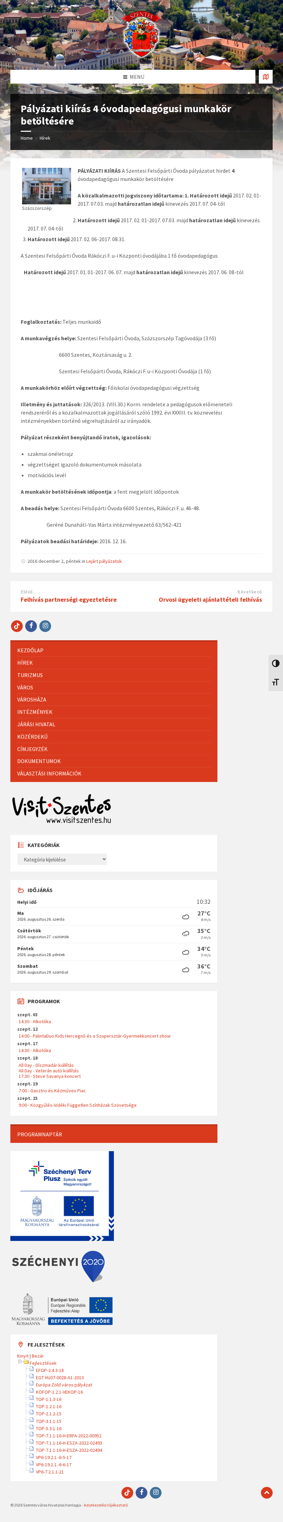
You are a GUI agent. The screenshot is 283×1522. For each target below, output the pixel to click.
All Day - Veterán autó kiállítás (49, 1071)
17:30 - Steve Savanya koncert (50, 1076)
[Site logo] (141, 56)
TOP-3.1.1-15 (48, 1421)
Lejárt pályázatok (104, 561)
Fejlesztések (43, 1363)
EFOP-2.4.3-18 (50, 1370)
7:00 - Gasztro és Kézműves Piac (52, 1090)
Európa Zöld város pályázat (64, 1385)
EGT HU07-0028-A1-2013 (60, 1377)
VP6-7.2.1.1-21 (50, 1472)
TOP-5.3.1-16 (48, 1428)
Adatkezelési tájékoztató (106, 1505)
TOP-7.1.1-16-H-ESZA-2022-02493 (69, 1443)
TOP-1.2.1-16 (48, 1406)
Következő (249, 592)
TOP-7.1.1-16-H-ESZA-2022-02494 (69, 1450)
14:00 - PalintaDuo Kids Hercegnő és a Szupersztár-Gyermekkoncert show (94, 1036)
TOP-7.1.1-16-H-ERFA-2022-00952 (68, 1436)
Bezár (38, 1356)
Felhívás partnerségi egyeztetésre (69, 599)
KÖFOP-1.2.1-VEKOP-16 (59, 1392)
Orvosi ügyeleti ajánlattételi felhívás (210, 599)
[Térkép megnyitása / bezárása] (266, 77)
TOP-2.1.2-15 (48, 1414)
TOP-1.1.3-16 (48, 1399)
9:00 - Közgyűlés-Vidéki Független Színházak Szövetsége (78, 1105)
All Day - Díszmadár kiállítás (46, 1065)
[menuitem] (114, 650)
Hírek (45, 138)
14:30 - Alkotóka (35, 1021)
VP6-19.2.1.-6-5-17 (53, 1457)
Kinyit (23, 1356)
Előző (27, 592)
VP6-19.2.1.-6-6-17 (53, 1464)
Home (27, 138)
